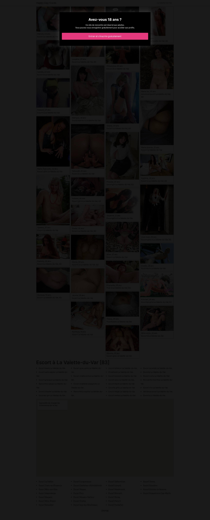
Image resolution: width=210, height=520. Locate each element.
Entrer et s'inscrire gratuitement (105, 36)
